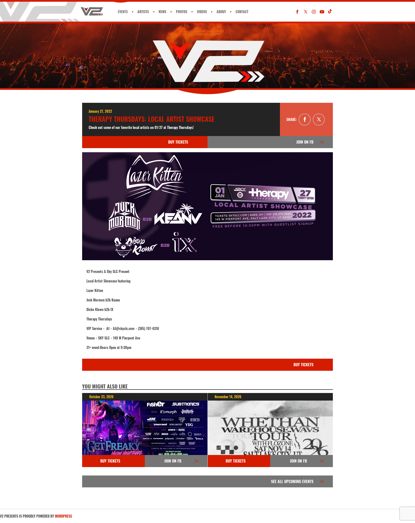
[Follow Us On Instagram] (313, 12)
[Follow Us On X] (305, 12)
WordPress (63, 516)
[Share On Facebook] (305, 119)
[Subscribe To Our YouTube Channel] (322, 12)
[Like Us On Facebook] (297, 12)
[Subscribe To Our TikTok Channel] (330, 12)
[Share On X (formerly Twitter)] (319, 119)
